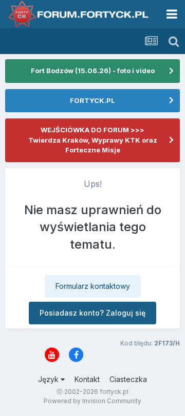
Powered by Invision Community (92, 401)
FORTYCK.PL (92, 100)
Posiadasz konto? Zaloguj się (92, 312)
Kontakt (87, 379)
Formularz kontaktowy (92, 286)
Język (49, 379)
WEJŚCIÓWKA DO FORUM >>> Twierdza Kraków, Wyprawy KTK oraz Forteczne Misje (92, 140)
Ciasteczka (128, 379)
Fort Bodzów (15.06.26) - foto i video (93, 70)
